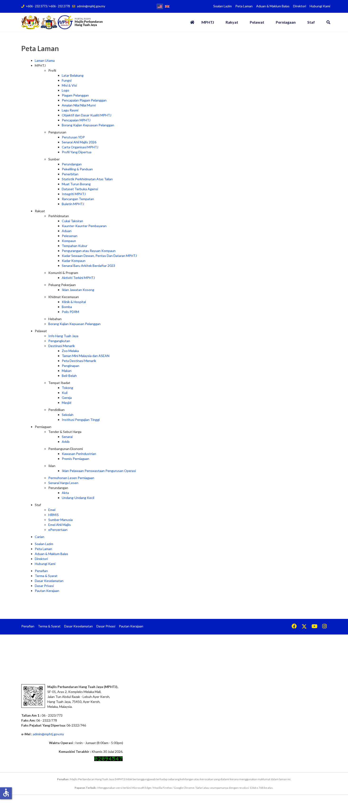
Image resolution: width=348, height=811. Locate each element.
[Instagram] (324, 627)
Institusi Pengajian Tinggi (81, 420)
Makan (66, 371)
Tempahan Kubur (74, 246)
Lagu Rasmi (70, 110)
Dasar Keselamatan (49, 581)
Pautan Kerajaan (47, 591)
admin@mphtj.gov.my (91, 6)
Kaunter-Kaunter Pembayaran (84, 226)
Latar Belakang (73, 75)
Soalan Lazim (222, 6)
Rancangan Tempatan (78, 199)
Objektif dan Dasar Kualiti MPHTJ (86, 115)
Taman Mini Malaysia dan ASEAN (85, 356)
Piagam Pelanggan (75, 95)
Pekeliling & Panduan (77, 169)
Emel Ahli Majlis (59, 525)
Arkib (66, 442)
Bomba (67, 307)
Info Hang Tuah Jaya (63, 336)
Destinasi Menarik (61, 346)
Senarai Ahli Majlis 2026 (79, 142)
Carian (39, 537)
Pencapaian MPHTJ (76, 120)
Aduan (66, 231)
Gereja (67, 398)
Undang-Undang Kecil (78, 498)
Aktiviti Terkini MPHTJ (78, 278)
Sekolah (67, 415)
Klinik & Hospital (74, 302)
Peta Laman (244, 6)
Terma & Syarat (46, 576)
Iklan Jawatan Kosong (78, 290)
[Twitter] (304, 627)
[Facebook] (294, 627)
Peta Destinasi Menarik (79, 361)
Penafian (41, 571)
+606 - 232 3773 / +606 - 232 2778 (48, 6)
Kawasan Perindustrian (79, 454)
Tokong (67, 388)
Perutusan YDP (73, 137)
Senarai (67, 437)
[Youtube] (314, 627)
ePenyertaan (57, 530)
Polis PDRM (70, 312)
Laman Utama (45, 60)
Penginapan (70, 366)
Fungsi (66, 80)
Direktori (299, 6)
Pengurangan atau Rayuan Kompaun (89, 251)
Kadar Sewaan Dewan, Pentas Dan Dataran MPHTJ (99, 256)
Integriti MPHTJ (74, 194)
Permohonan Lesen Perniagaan (71, 478)
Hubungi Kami (320, 6)
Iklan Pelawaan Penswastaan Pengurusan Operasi (99, 471)
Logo (65, 90)
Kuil (64, 393)
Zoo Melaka (70, 351)
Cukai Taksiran (72, 221)
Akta (65, 493)
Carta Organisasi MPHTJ (80, 147)
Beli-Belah (69, 376)
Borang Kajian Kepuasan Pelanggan (88, 125)
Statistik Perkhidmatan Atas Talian (87, 179)
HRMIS (53, 515)
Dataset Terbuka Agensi (80, 189)
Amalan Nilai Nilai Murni (79, 105)
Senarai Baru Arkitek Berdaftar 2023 (88, 266)
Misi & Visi (69, 85)
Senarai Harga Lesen (63, 483)
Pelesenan (69, 236)
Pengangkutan (59, 341)
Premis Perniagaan (75, 459)
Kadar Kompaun (73, 261)
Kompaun (69, 241)
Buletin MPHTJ (73, 204)
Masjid (66, 403)
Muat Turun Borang (76, 184)
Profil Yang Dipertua (76, 152)
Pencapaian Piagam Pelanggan (84, 100)
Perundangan (72, 164)
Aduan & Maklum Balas (273, 6)
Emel (51, 510)
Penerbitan (70, 174)
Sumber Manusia (60, 520)
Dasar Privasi (44, 586)
